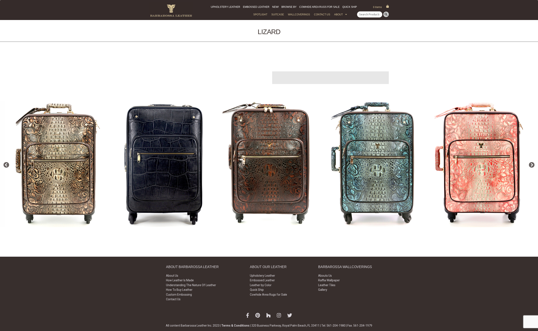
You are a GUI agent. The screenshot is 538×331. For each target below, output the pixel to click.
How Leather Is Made (180, 280)
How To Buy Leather (179, 289)
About (338, 14)
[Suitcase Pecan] (269, 164)
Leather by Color (261, 285)
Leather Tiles (326, 285)
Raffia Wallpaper (329, 280)
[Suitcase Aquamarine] (374, 164)
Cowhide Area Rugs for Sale (319, 6)
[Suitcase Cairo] (58, 164)
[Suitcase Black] (163, 164)
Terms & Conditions (235, 325)
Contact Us (322, 14)
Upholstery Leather (225, 6)
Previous (5, 164)
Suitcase (277, 14)
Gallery (322, 289)
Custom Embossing (179, 294)
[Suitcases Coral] (480, 164)
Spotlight (260, 14)
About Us (172, 275)
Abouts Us (325, 275)
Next (531, 164)
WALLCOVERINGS (299, 14)
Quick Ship (349, 6)
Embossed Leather (256, 6)
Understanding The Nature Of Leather (191, 285)
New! (275, 6)
